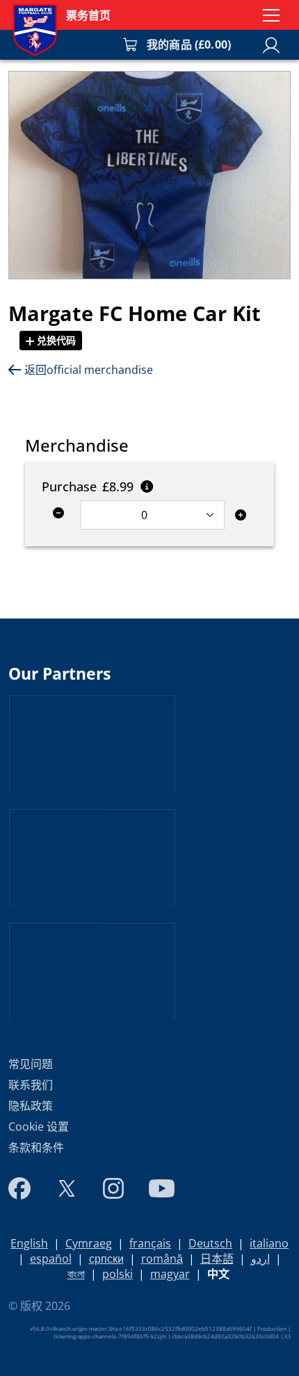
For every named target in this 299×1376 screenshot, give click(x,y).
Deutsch (210, 1243)
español (51, 1258)
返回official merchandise (88, 369)
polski (117, 1273)
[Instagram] (113, 1188)
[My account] (271, 45)
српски (106, 1258)
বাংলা (76, 1273)
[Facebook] (19, 1188)
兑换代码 (55, 340)
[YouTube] (162, 1188)
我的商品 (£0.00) (189, 44)
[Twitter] (67, 1188)
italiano (269, 1243)
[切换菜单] (271, 15)
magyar (170, 1273)
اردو (260, 1258)
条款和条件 (36, 1147)
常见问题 (30, 1064)
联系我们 (30, 1084)
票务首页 (88, 15)
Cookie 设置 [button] (38, 1126)
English (29, 1243)
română (162, 1258)
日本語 (217, 1258)
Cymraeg (88, 1243)
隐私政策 (30, 1105)
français (150, 1243)
